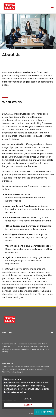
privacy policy (18, 392)
